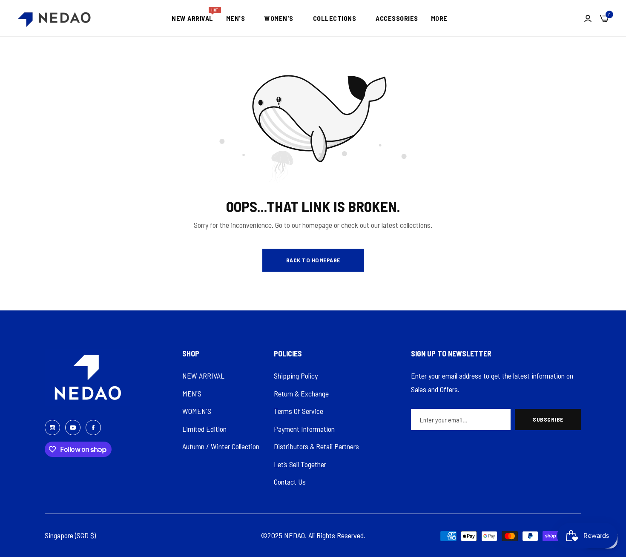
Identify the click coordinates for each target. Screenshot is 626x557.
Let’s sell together (300, 464)
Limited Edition (204, 429)
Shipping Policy (296, 375)
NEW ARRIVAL (203, 375)
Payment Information (304, 429)
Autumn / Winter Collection (220, 446)
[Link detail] (52, 427)
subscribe (548, 419)
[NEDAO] (54, 18)
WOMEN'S (196, 411)
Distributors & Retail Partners (316, 446)
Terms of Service (298, 411)
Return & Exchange (301, 393)
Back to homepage (313, 260)
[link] (239, 18)
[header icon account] (588, 18)
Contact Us (290, 481)
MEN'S (191, 393)
